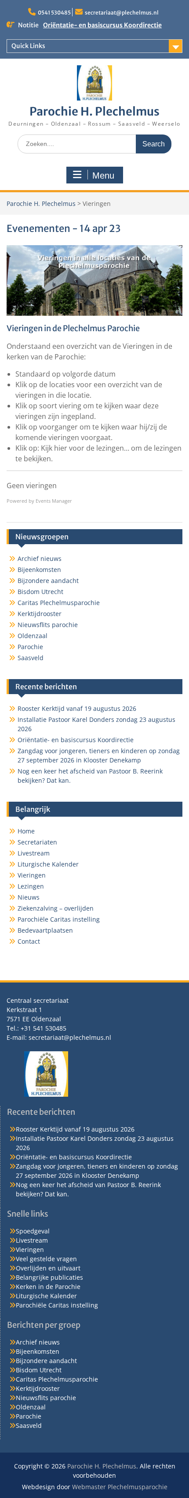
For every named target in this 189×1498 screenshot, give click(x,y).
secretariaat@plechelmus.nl (122, 12)
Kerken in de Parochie (48, 1286)
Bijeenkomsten (39, 569)
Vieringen (32, 875)
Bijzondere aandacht (48, 580)
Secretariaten (37, 842)
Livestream (34, 853)
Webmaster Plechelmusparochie (119, 1487)
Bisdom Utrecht (40, 591)
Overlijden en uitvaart (48, 1268)
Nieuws (29, 897)
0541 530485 (54, 12)
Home (26, 831)
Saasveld (31, 658)
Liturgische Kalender (48, 864)
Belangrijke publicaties (49, 1277)
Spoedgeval (33, 1231)
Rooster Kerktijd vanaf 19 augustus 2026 (77, 708)
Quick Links (28, 46)
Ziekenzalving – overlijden (56, 908)
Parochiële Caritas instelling (59, 919)
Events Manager (54, 500)
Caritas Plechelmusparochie (59, 602)
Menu (103, 175)
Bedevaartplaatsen (45, 930)
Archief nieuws (40, 558)
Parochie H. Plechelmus (94, 111)
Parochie (30, 647)
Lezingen (31, 886)
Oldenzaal (32, 635)
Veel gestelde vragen (46, 1259)
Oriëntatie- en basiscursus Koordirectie (102, 25)
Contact (29, 941)
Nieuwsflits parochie (48, 624)
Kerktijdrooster (40, 613)
